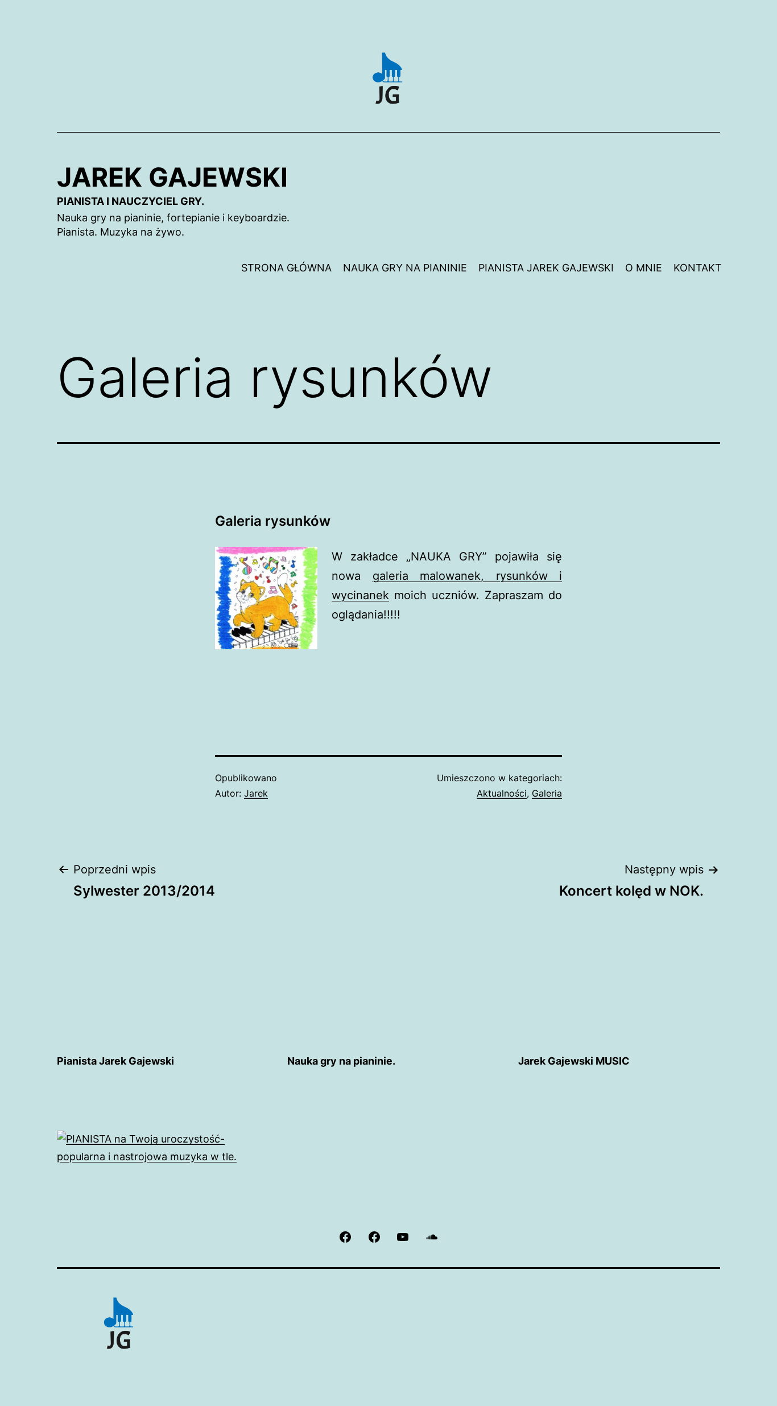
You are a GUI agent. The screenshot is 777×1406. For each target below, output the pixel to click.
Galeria (547, 793)
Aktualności (502, 793)
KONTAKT (697, 268)
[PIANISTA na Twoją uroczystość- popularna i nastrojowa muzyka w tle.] (158, 1147)
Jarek (256, 793)
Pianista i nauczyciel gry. (130, 201)
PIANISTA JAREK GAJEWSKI (546, 268)
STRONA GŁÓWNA (286, 268)
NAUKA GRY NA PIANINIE (405, 268)
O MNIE (643, 268)
